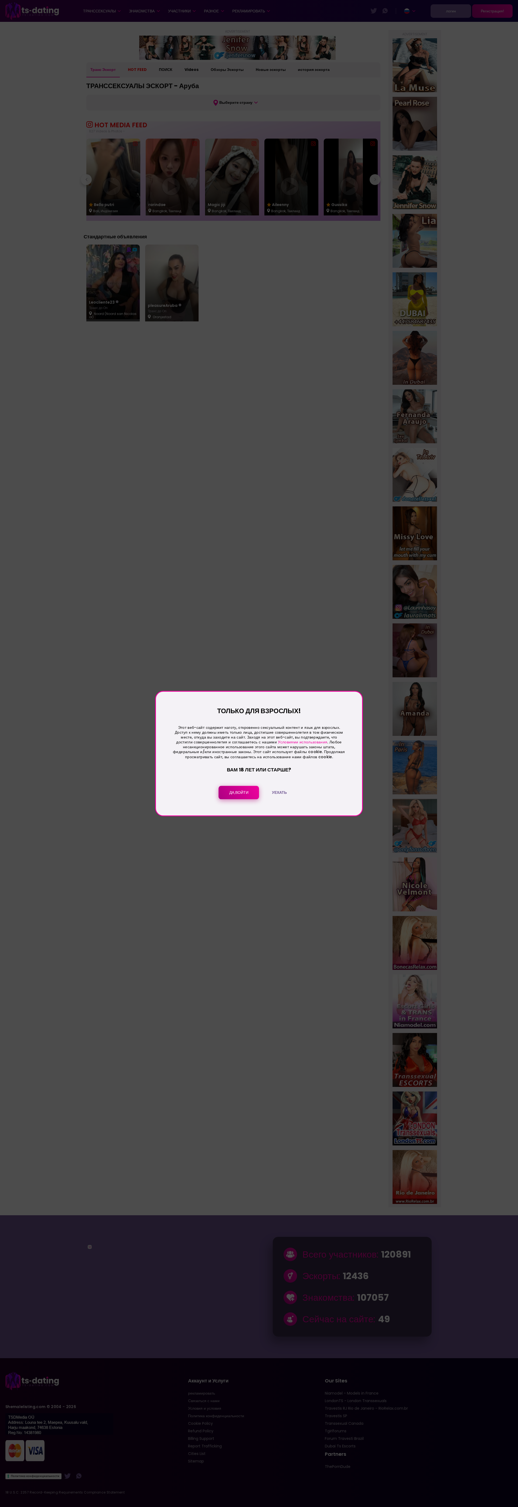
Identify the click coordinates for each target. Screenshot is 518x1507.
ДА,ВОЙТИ (238, 792)
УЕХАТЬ (279, 792)
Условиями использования (302, 742)
